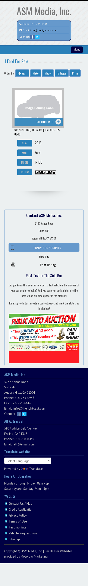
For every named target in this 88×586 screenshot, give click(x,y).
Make (35, 73)
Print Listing (48, 264)
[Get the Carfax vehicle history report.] (45, 171)
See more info (45, 122)
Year (23, 73)
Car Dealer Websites (58, 551)
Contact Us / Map (20, 503)
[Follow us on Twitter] (37, 36)
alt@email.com (24, 444)
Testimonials (17, 527)
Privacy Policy (18, 515)
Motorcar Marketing (34, 556)
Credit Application (21, 509)
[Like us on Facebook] (32, 36)
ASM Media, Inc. (44, 11)
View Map (44, 256)
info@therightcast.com (43, 30)
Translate (36, 469)
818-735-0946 (39, 23)
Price (75, 73)
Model (48, 73)
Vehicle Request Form (23, 533)
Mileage (61, 73)
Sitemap (14, 539)
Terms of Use (18, 521)
